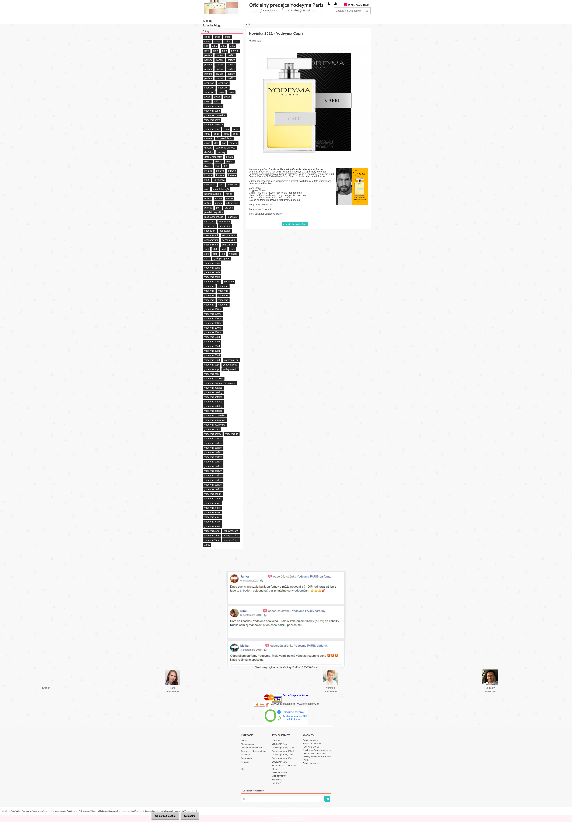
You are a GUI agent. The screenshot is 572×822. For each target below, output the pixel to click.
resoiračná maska (213, 217)
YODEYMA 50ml (279, 762)
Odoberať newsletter (253, 791)
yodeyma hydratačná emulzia (219, 383)
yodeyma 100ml (212, 309)
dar (236, 41)
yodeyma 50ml (212, 337)
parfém (234, 50)
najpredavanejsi (212, 194)
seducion (209, 83)
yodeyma (229, 281)
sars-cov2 (209, 221)
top (223, 254)
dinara (229, 157)
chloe (207, 37)
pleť (218, 207)
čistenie (208, 138)
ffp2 (217, 166)
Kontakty (245, 762)
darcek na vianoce (225, 147)
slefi (206, 249)
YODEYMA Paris (279, 744)
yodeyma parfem (213, 438)
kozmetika (219, 180)
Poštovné (245, 754)
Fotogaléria (246, 758)
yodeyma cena (212, 110)
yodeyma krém (212, 120)
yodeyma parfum (213, 466)
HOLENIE (276, 783)
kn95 (207, 180)
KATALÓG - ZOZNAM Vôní (284, 765)
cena (226, 129)
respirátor (232, 217)
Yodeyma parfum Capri (262, 169)
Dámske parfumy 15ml (282, 754)
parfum (231, 60)
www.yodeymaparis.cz (283, 704)
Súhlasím (189, 816)
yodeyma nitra (211, 129)
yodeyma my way (213, 124)
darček (233, 143)
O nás (244, 740)
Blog (248, 24)
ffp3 (225, 166)
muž (206, 189)
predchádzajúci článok (296, 224)
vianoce (233, 254)
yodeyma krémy (212, 434)
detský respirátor (213, 157)
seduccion (224, 221)
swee (221, 92)
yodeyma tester (212, 503)
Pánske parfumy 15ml (282, 758)
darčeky (208, 152)
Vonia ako (276, 740)
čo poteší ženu (224, 138)
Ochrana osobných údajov (253, 751)
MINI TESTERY (279, 776)
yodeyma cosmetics (214, 115)
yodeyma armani (213, 106)
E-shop (207, 20)
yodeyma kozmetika (214, 415)
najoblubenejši (221, 189)
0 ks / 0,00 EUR (358, 4)
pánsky (208, 207)
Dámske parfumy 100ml (283, 747)
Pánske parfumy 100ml (283, 751)
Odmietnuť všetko (165, 816)
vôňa (217, 101)
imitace (208, 170)
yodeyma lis (231, 434)
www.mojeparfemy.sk (308, 704)
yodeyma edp (231, 360)
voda (207, 258)
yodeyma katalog (213, 387)
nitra (214, 46)
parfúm (219, 64)
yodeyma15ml (211, 531)
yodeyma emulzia (213, 378)
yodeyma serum (212, 494)
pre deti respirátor (213, 212)
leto (221, 184)
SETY (274, 769)
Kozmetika (277, 780)
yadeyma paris (221, 258)
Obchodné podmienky (251, 747)
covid (207, 143)
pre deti (229, 207)
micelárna (233, 184)
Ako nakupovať (248, 744)
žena (207, 544)
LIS (206, 46)
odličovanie (232, 203)
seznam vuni (211, 235)
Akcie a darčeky (279, 772)
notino (229, 194)
